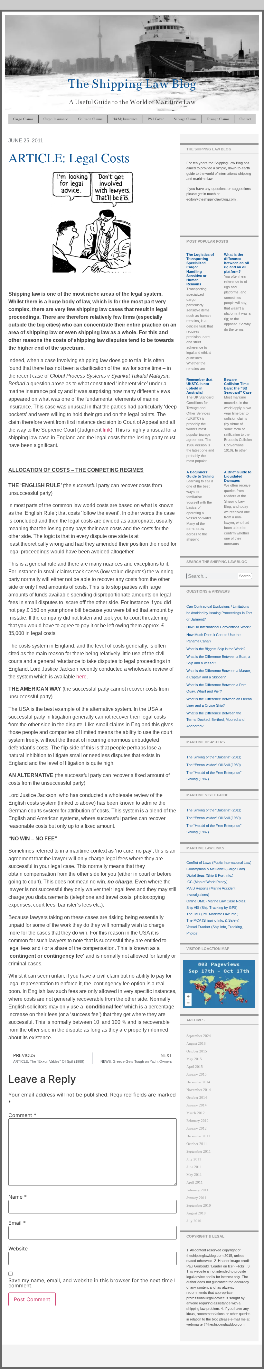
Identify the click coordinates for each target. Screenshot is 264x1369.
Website (18, 1248)
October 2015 (196, 1051)
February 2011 (197, 1190)
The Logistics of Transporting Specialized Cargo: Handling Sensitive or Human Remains (200, 269)
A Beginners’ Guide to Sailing (200, 474)
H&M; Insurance (124, 118)
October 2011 (196, 1144)
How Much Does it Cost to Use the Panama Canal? (213, 638)
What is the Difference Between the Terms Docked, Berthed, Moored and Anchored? (215, 719)
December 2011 (198, 1136)
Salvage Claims (185, 118)
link (107, 430)
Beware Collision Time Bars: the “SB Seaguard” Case (237, 386)
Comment (22, 1115)
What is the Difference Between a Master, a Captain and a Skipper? (218, 674)
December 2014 (198, 1082)
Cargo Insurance (55, 118)
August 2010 (196, 1213)
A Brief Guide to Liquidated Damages (237, 476)
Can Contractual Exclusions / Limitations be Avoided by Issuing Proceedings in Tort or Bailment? (219, 612)
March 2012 (195, 1113)
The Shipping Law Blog (132, 83)
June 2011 (194, 1167)
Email (17, 1222)
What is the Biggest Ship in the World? (215, 649)
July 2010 (193, 1221)
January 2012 (196, 1128)
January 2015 (196, 1074)
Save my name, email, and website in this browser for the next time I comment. (91, 1283)
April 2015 (194, 1067)
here (81, 676)
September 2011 (198, 1151)
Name (17, 1196)
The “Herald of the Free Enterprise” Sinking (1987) (213, 776)
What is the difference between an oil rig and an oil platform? (236, 263)
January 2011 (196, 1198)
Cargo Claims (23, 118)
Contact (245, 118)
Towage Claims (218, 118)
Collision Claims (90, 118)
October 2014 (196, 1097)
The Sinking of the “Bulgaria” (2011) (213, 757)
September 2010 (198, 1205)
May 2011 (194, 1175)
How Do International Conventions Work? (218, 627)
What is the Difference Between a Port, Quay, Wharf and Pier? (216, 688)
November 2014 (198, 1090)
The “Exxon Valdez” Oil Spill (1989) (213, 765)
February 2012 (197, 1121)
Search (244, 576)
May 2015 (194, 1059)
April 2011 (194, 1182)
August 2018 (196, 1043)
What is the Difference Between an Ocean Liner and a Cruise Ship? (219, 702)
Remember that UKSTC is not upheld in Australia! (199, 386)
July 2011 (193, 1159)
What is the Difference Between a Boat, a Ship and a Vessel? (218, 660)
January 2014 (196, 1105)
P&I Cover (156, 118)
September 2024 (198, 1036)
